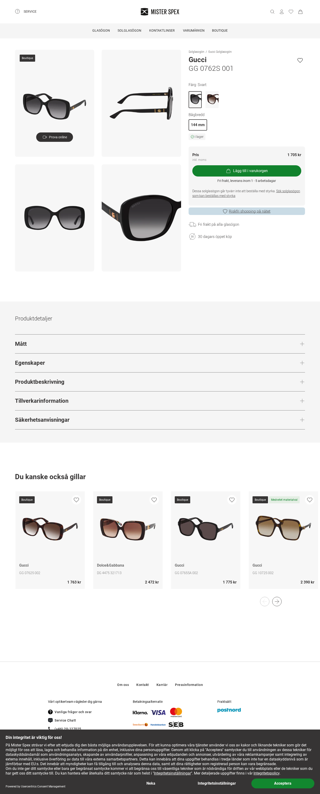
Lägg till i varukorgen (250, 171)
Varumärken (194, 30)
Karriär (162, 685)
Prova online (58, 137)
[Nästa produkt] (277, 601)
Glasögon (101, 30)
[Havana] (212, 99)
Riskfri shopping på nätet (249, 211)
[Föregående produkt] (264, 601)
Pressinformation (189, 685)
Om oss (123, 685)
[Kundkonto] (281, 11)
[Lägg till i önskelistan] (300, 60)
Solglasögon (129, 30)
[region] (160, 545)
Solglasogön (196, 51)
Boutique (220, 30)
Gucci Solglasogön (220, 51)
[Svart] (195, 99)
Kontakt (142, 685)
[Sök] (272, 11)
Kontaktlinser (162, 30)
